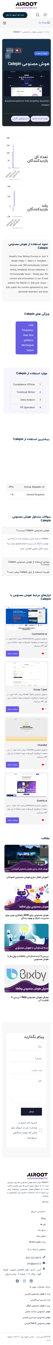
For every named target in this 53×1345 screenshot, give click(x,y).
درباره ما (42, 1230)
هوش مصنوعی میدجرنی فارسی (36, 1317)
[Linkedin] (31, 1281)
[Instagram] (24, 1281)
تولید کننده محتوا (40, 118)
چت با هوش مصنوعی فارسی (37, 1294)
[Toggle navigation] (11, 23)
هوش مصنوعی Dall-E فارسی (37, 1323)
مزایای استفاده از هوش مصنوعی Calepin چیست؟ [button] (28, 563)
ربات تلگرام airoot (37, 1242)
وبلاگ (43, 1218)
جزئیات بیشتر (12, 653)
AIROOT (17, 1337)
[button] (44, 15)
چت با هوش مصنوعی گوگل (38, 1305)
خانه (47, 32)
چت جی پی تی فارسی (40, 1299)
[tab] (26, 530)
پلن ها (43, 1224)
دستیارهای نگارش (20, 118)
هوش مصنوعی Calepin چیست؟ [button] (32, 530)
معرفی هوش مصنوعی (33, 32)
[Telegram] (17, 1281)
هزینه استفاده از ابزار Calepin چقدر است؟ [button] (28, 572)
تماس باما (41, 1236)
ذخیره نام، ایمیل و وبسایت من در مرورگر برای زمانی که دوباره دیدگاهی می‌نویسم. (24, 1130)
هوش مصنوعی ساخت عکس (37, 1311)
